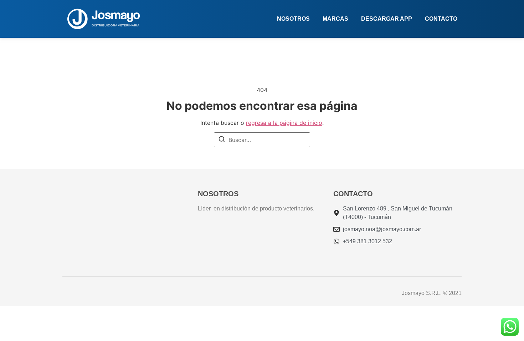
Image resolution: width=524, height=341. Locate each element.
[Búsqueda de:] (262, 139)
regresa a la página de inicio (284, 122)
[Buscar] (221, 140)
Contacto (441, 19)
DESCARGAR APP (386, 19)
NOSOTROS (293, 19)
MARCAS (335, 19)
